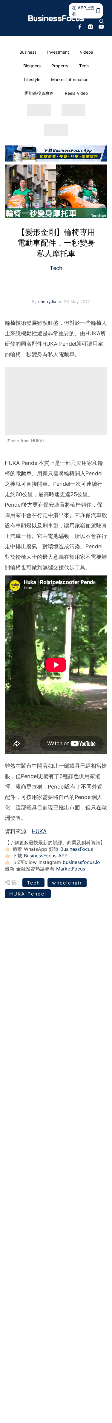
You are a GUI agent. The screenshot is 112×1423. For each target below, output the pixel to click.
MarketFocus (70, 869)
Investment (58, 52)
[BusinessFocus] (56, 18)
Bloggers (32, 65)
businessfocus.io (81, 862)
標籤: (13, 882)
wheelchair (67, 883)
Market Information (69, 79)
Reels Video (76, 93)
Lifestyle (32, 79)
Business (27, 52)
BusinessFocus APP (45, 856)
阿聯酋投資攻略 (39, 93)
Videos (86, 52)
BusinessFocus (76, 849)
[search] (101, 21)
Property (59, 65)
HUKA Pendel (27, 894)
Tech (84, 65)
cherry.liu (48, 301)
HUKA (39, 831)
